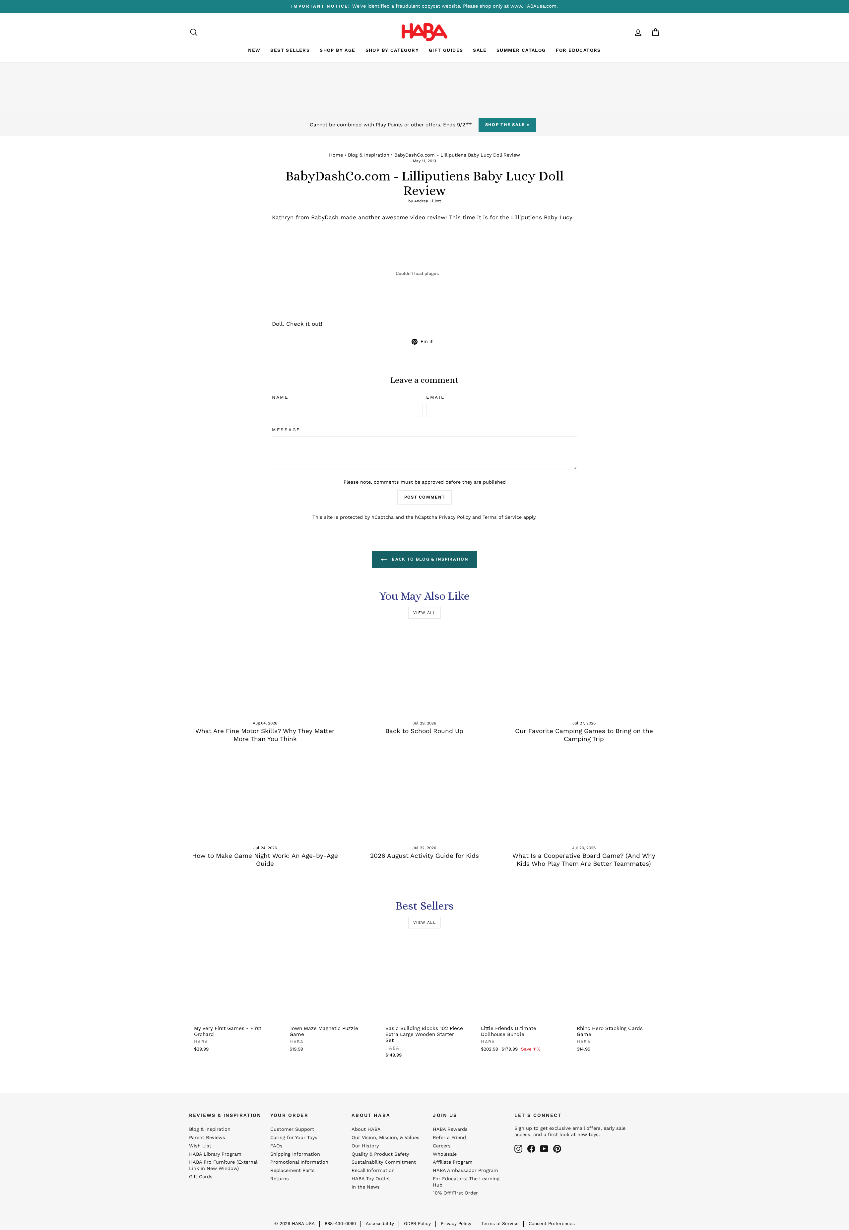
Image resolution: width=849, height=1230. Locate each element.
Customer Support (292, 1129)
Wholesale (445, 1154)
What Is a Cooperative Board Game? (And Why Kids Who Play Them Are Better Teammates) (583, 860)
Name (280, 397)
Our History (365, 1146)
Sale (480, 50)
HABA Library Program (215, 1154)
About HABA (366, 1129)
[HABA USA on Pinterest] (557, 1149)
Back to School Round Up (424, 731)
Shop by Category (392, 50)
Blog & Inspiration (368, 155)
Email (435, 397)
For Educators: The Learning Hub (466, 1182)
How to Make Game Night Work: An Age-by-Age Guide (265, 860)
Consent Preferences (552, 1223)
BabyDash (325, 217)
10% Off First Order (455, 1193)
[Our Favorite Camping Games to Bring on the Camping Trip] (584, 671)
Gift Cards (201, 1177)
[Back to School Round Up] (425, 671)
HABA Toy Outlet (371, 1179)
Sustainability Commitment (384, 1162)
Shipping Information (295, 1154)
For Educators (578, 50)
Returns (279, 1179)
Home (336, 155)
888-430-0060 (340, 1223)
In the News (366, 1187)
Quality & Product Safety (380, 1154)
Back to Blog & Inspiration (429, 559)
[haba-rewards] (625, 32)
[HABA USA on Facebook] (531, 1149)
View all (424, 612)
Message (286, 429)
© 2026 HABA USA (294, 1223)
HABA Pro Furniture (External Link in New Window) (223, 1165)
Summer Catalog (521, 50)
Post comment (424, 497)
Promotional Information (299, 1162)
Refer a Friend (449, 1137)
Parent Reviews (207, 1137)
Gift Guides (446, 50)
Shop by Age (337, 50)
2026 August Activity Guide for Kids (424, 855)
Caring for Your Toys (293, 1137)
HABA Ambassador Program (465, 1170)
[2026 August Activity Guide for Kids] (425, 796)
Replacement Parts (292, 1170)
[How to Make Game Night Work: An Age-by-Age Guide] (265, 796)
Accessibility (380, 1223)
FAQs (276, 1146)
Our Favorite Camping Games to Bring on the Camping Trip (584, 735)
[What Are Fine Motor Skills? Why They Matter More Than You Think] (265, 671)
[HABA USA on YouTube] (544, 1149)
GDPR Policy (417, 1223)
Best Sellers (290, 50)
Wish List (200, 1146)
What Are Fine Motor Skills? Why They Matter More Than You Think (265, 735)
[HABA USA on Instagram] (518, 1149)
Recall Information (373, 1170)
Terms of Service (502, 517)
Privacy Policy (455, 517)
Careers (442, 1146)
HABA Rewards (450, 1129)
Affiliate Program (453, 1162)
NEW (254, 50)
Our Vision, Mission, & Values (386, 1137)
